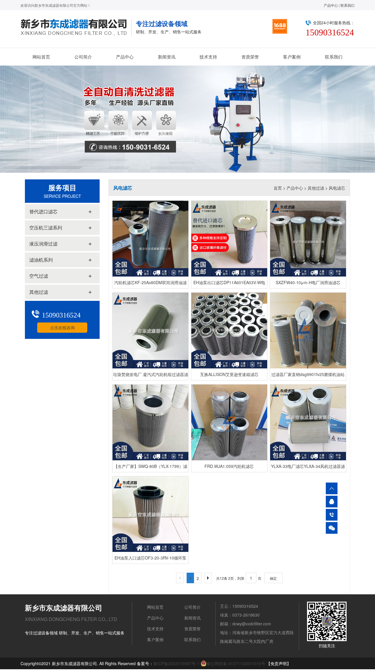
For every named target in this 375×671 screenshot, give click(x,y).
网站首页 (41, 57)
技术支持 (208, 57)
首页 (278, 188)
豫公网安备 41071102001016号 (236, 663)
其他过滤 (316, 188)
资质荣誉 (250, 57)
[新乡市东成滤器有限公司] (76, 27)
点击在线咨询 (62, 327)
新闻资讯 (166, 57)
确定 (273, 578)
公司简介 (83, 57)
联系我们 (347, 5)
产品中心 (331, 5)
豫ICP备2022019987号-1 (176, 663)
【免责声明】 (278, 663)
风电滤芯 (337, 188)
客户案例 (292, 57)
